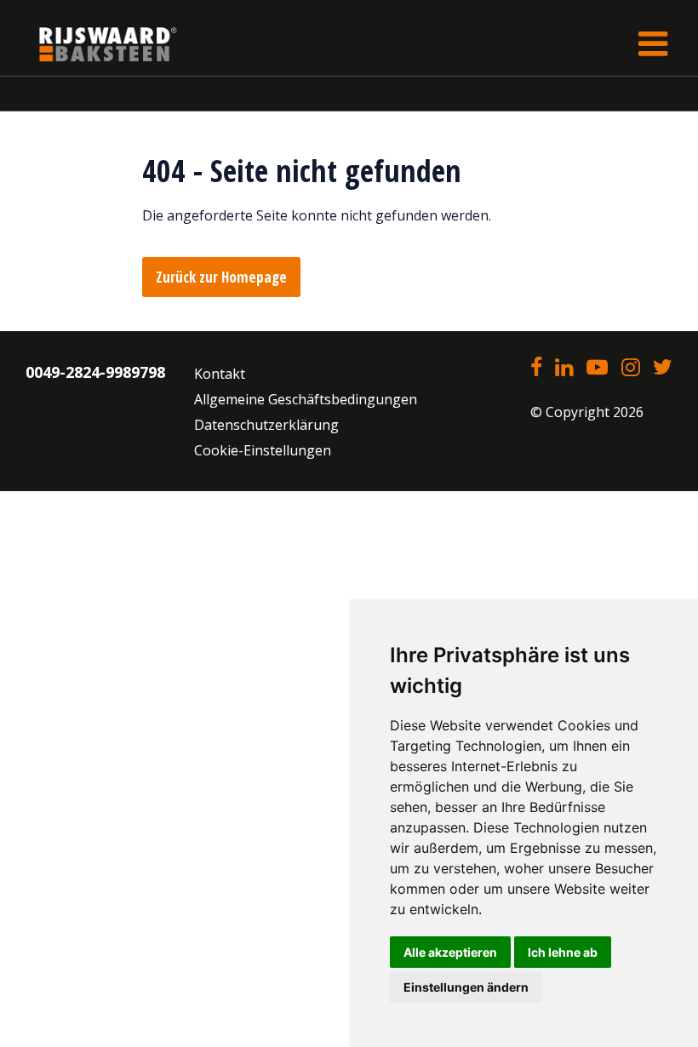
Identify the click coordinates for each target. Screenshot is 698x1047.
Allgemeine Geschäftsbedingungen (305, 399)
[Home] (95, 44)
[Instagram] (630, 368)
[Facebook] (536, 368)
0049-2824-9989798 (95, 372)
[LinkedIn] (564, 368)
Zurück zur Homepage (221, 277)
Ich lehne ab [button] (563, 952)
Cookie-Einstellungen (262, 450)
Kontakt (219, 373)
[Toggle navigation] (652, 44)
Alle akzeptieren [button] (450, 952)
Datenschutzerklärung (266, 424)
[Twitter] (662, 368)
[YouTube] (597, 368)
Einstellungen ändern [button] (466, 987)
